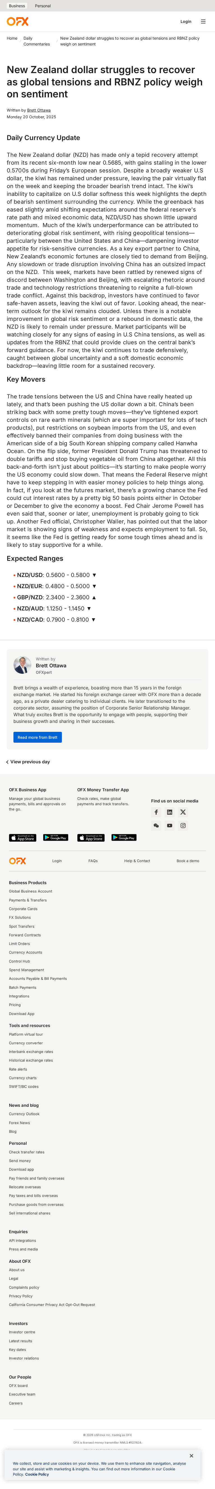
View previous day (29, 761)
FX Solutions (20, 917)
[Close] (191, 1456)
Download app (21, 1169)
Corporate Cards (23, 909)
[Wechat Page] (156, 826)
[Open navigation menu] (203, 21)
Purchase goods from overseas (36, 1204)
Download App (21, 1014)
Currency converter (26, 1043)
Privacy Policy (20, 1296)
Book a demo (188, 861)
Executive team (22, 1394)
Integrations (19, 996)
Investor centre (22, 1332)
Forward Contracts (25, 935)
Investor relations (24, 1358)
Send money (20, 1161)
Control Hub (19, 961)
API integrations (22, 1240)
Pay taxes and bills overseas (33, 1196)
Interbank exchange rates (31, 1052)
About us (17, 1270)
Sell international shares (29, 1213)
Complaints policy (24, 1287)
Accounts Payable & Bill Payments (38, 978)
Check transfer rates (27, 1152)
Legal (13, 1278)
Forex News (19, 1123)
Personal (43, 5)
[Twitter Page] (183, 812)
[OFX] (17, 21)
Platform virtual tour (26, 1034)
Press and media (23, 1249)
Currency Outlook (24, 1114)
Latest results (20, 1341)
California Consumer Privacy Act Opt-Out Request (52, 1305)
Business (17, 5)
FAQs (93, 861)
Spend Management (26, 970)
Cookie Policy (37, 1474)
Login (186, 21)
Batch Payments (22, 987)
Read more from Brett (38, 737)
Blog (13, 1131)
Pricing (15, 1005)
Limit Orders (19, 944)
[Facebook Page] (156, 812)
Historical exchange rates (31, 1060)
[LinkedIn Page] (170, 812)
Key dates (17, 1350)
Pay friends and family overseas (36, 1178)
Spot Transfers (21, 926)
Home (12, 38)
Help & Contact (137, 861)
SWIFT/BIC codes (24, 1086)
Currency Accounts (25, 952)
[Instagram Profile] (183, 826)
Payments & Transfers (28, 900)
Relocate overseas (25, 1187)
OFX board (18, 1386)
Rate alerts (18, 1069)
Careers (16, 1403)
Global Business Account (30, 891)
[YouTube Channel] (170, 826)
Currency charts (23, 1078)
